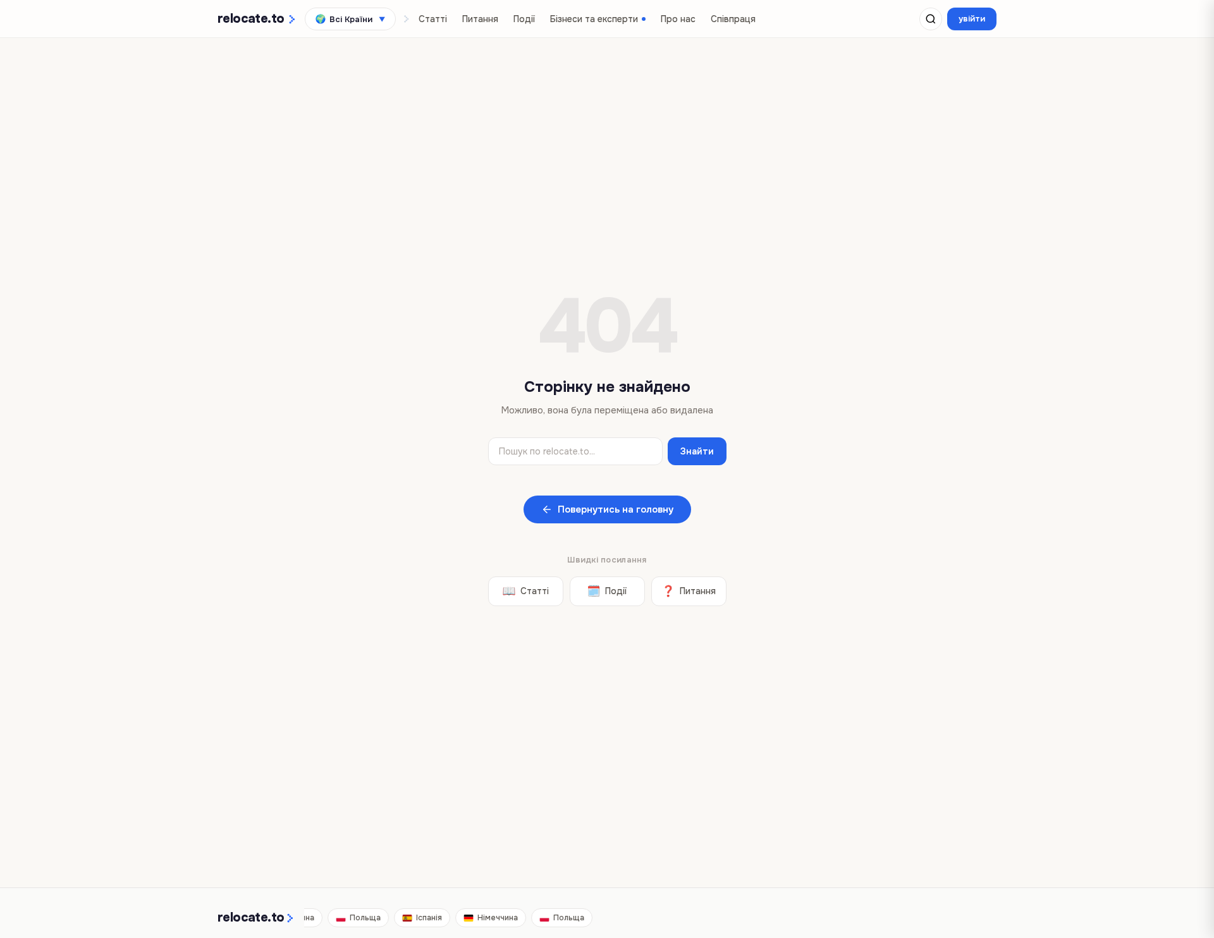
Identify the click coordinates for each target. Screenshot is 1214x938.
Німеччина (494, 918)
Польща (361, 918)
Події (524, 19)
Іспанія (426, 918)
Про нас (678, 19)
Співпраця (733, 19)
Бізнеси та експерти (594, 19)
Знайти (697, 451)
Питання (480, 19)
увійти (972, 18)
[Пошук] (930, 19)
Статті (433, 19)
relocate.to (251, 917)
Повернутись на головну (615, 509)
